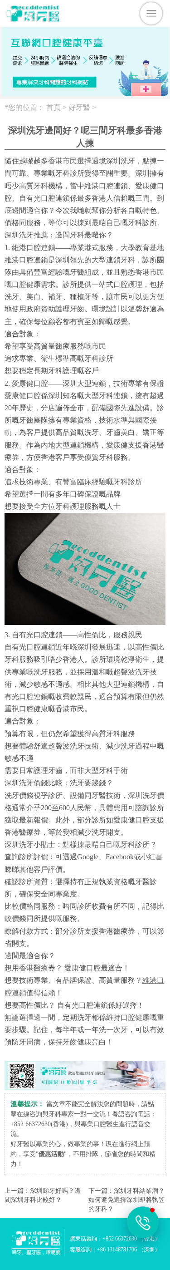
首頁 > (57, 107)
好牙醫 (79, 107)
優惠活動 (51, 1154)
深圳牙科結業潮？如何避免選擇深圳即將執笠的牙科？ (126, 1199)
